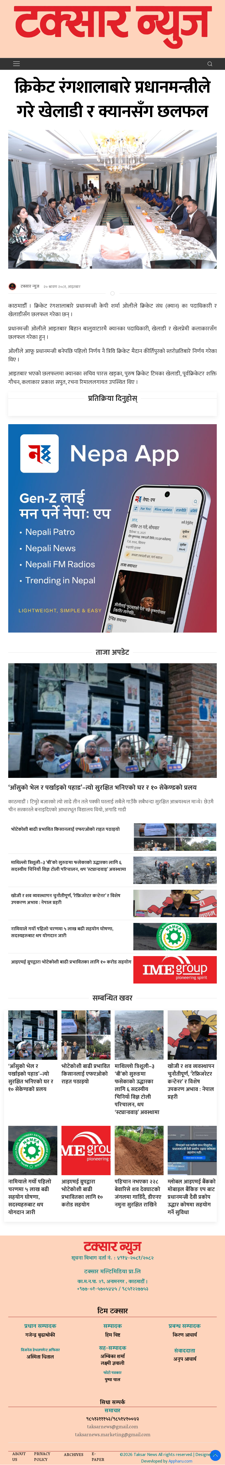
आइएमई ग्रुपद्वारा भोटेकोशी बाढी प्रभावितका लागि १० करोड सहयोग (71, 962)
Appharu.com (180, 1461)
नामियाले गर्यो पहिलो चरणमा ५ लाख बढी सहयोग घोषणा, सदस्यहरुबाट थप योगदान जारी (62, 932)
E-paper (98, 1457)
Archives (73, 1455)
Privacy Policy (42, 1457)
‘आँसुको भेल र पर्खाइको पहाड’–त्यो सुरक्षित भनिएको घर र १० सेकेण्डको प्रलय (102, 787)
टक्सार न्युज (30, 286)
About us (19, 1457)
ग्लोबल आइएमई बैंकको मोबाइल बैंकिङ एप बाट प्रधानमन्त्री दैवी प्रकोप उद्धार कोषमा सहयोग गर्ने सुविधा (192, 1197)
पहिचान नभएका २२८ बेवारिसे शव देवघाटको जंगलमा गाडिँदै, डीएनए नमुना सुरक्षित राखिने (138, 1193)
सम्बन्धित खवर (112, 998)
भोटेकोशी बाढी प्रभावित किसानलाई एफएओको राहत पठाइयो (66, 829)
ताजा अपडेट (112, 652)
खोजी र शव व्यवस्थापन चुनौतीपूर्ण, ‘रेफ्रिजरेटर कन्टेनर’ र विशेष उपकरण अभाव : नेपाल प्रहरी (65, 899)
